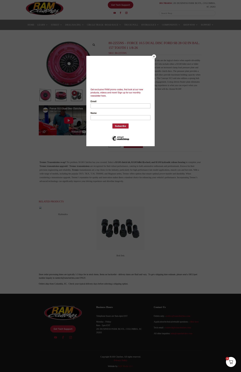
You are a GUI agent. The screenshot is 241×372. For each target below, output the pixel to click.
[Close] (154, 56)
